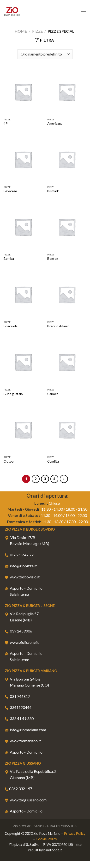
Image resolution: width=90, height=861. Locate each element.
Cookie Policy (46, 839)
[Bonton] (66, 227)
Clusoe (8, 461)
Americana (54, 123)
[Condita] (66, 429)
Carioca (52, 394)
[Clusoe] (23, 429)
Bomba (9, 258)
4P (6, 123)
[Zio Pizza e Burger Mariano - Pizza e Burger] (28, 11)
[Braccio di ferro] (66, 294)
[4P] (23, 91)
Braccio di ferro (58, 326)
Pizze (37, 31)
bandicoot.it (52, 850)
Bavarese (10, 191)
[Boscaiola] (23, 294)
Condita (53, 461)
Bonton (52, 258)
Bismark (53, 191)
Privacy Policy (74, 833)
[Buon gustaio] (23, 362)
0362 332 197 (20, 788)
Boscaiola (11, 326)
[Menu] (83, 11)
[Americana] (66, 91)
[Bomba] (23, 227)
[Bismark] (66, 159)
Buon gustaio (13, 394)
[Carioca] (66, 362)
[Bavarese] (23, 159)
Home (21, 31)
